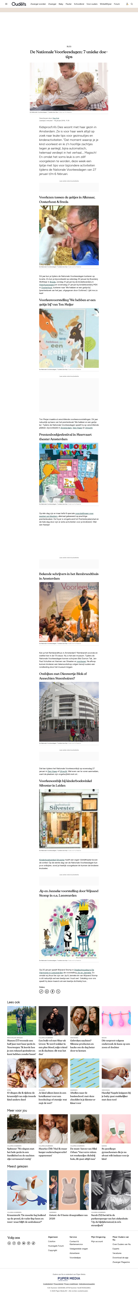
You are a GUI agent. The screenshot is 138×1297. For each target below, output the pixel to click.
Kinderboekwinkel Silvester (52, 860)
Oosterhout (46, 287)
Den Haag (77, 428)
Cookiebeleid (48, 1284)
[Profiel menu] (127, 4)
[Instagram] (19, 1243)
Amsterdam (66, 428)
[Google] (9, 1243)
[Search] (131, 4)
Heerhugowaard (47, 284)
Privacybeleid (58, 1284)
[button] (71, 1284)
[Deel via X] (58, 991)
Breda (53, 282)
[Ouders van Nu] (19, 4)
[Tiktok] (33, 1243)
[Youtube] (23, 1243)
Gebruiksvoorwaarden (87, 1284)
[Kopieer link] (41, 991)
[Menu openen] (6, 4)
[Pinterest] (28, 1243)
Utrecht (89, 428)
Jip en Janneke (84, 972)
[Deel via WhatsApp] (47, 991)
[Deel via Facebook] (53, 991)
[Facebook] (14, 1243)
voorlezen (81, 661)
